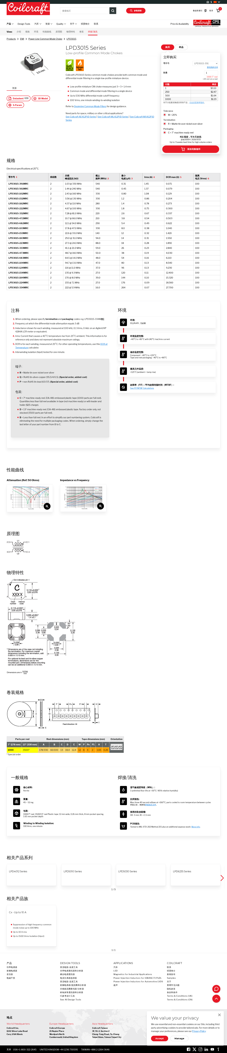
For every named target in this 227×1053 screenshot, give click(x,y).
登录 (211, 10)
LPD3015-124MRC (18, 267)
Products (11, 39)
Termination (169, 120)
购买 (167, 47)
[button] (222, 878)
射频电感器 (12, 971)
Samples (171, 978)
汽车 (116, 967)
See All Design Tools (70, 999)
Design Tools (24, 24)
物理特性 (70, 31)
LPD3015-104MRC (18, 262)
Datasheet (18, 98)
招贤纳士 (85, 23)
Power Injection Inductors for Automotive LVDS (138, 981)
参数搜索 (138, 10)
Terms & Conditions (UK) (180, 996)
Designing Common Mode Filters (90, 106)
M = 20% (172, 115)
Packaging (168, 129)
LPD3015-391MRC (18, 183)
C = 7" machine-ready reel (180, 132)
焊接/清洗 (92, 31)
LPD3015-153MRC (18, 233)
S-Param (17, 105)
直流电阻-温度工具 (69, 967)
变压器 (10, 974)
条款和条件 (172, 992)
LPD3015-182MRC (18, 203)
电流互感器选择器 (68, 978)
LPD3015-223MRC (18, 243)
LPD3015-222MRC (18, 208)
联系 (96, 23)
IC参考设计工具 (67, 996)
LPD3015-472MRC (18, 218)
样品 (181, 47)
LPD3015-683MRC (18, 258)
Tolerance (168, 111)
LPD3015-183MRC (18, 238)
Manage (179, 1038)
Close (219, 1015)
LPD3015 (71, 39)
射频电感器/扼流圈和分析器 (73, 985)
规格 (27, 31)
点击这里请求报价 (196, 102)
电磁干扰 (11, 978)
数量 (165, 72)
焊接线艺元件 (150, 805)
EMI (22, 39)
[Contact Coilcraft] (216, 989)
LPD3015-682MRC (18, 223)
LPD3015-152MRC (18, 198)
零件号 (166, 63)
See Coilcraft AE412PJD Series (81, 116)
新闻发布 (171, 974)
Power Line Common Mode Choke (45, 39)
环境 (36, 31)
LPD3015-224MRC (18, 282)
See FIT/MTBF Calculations (142, 388)
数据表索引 (198, 10)
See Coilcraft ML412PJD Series (113, 116)
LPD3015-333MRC (18, 248)
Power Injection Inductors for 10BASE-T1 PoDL (138, 978)
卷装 (81, 31)
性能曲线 (47, 31)
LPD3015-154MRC (18, 272)
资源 (14, 88)
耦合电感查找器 (67, 974)
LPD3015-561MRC (18, 188)
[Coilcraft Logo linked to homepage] (28, 9)
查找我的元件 (212, 67)
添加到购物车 (194, 149)
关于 (169, 981)
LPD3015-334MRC (18, 287)
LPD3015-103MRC (18, 228)
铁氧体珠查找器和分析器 (71, 992)
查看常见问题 (173, 985)
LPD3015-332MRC (18, 213)
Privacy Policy (199, 1031)
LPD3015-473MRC (18, 253)
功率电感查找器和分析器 (71, 971)
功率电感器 (12, 967)
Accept (159, 1038)
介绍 (19, 31)
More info (195, 827)
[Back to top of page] (216, 999)
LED (116, 971)
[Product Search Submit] (112, 10)
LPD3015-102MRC (18, 193)
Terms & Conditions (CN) (180, 999)
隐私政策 (171, 989)
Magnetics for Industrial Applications (133, 974)
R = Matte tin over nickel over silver (185, 123)
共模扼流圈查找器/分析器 (72, 989)
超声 (116, 985)
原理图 (59, 31)
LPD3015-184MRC (18, 277)
